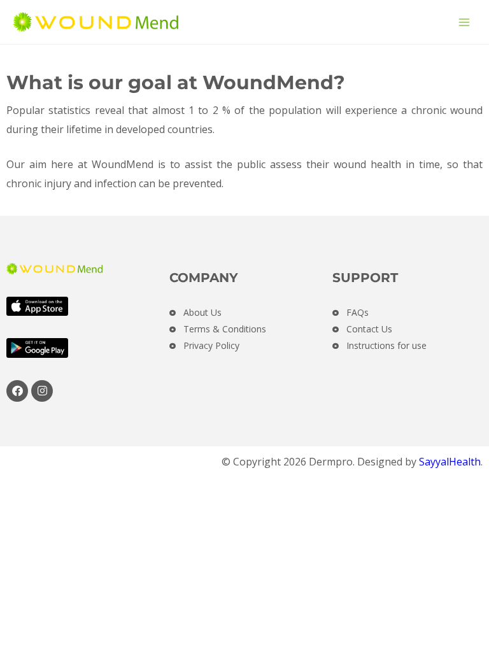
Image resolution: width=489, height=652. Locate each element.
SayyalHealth (450, 462)
